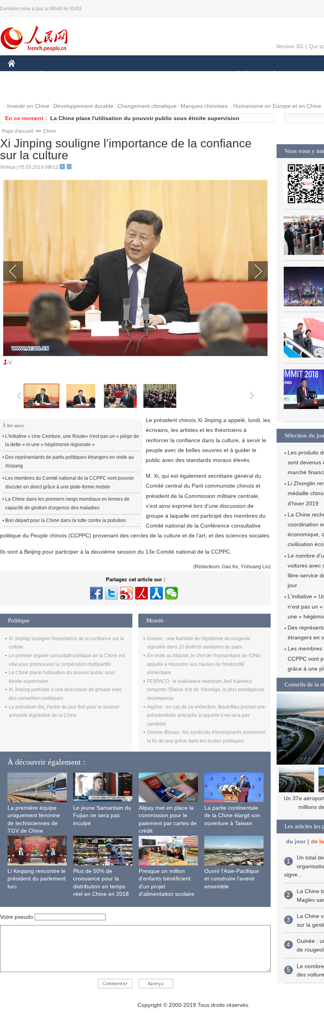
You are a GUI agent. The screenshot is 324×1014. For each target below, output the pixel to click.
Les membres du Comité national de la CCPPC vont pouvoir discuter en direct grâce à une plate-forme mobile (69, 482)
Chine (49, 131)
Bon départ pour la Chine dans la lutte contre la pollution (65, 520)
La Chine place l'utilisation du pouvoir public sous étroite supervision (144, 118)
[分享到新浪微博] (126, 593)
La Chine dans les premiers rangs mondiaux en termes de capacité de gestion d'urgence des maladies (67, 503)
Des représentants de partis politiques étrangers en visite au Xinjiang (69, 461)
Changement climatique (147, 106)
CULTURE (198, 74)
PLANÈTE (270, 74)
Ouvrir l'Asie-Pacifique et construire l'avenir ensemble (231, 879)
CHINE (22, 74)
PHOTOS (24, 90)
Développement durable (83, 106)
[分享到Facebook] (96, 593)
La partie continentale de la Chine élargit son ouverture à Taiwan (232, 815)
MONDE (93, 74)
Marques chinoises (204, 106)
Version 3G (289, 46)
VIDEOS (57, 90)
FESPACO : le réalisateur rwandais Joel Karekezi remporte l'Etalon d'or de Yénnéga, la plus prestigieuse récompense (205, 690)
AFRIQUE (127, 74)
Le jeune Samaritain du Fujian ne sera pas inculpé (102, 815)
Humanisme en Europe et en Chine (277, 106)
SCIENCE (162, 74)
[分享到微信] (171, 593)
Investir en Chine (28, 106)
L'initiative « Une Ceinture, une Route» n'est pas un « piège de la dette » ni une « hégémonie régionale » (72, 440)
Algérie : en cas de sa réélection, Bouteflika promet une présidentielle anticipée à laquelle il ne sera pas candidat (206, 715)
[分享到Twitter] (111, 593)
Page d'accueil (18, 131)
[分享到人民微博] (141, 593)
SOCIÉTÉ (234, 74)
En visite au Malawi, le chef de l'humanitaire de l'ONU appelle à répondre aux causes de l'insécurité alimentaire (204, 664)
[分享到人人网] (156, 593)
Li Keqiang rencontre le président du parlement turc (37, 879)
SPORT (302, 74)
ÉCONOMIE (56, 74)
